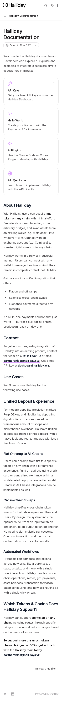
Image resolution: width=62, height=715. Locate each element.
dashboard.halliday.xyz (33, 365)
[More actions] (57, 5)
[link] (31, 91)
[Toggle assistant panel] (52, 5)
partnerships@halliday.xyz (21, 360)
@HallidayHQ (32, 356)
